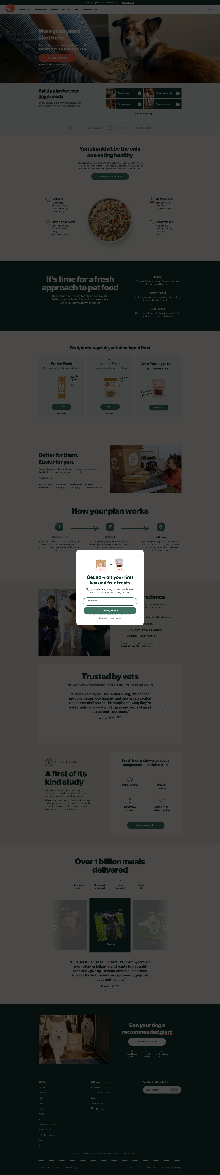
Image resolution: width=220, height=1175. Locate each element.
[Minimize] (138, 555)
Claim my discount (110, 610)
